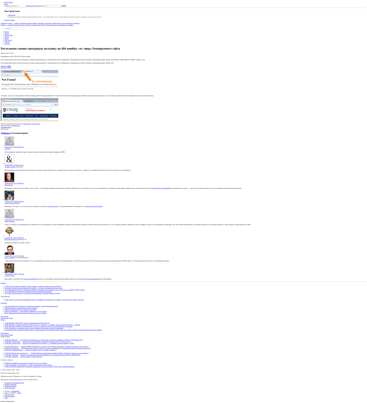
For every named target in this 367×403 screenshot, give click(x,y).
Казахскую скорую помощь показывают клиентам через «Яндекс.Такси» (46, 341)
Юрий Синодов (17, 353)
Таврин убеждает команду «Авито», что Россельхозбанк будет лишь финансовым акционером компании (56, 348)
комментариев (6, 127)
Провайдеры (16, 125)
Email (6, 6)
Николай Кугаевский (11, 239)
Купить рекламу (10, 20)
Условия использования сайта (14, 383)
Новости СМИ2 (6, 66)
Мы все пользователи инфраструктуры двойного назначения (28, 291)
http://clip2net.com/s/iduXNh (161, 188)
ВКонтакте (11, 15)
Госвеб (7, 33)
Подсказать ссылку (7, 318)
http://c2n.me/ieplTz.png (31, 279)
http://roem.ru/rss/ (53, 206)
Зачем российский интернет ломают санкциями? (20, 310)
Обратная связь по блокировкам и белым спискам (21, 308)
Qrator (19, 393)
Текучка (7, 44)
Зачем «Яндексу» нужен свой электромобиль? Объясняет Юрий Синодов (32, 293)
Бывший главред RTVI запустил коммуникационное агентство (29, 323)
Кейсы (7, 39)
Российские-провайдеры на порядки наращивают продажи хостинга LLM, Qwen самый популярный (39, 366)
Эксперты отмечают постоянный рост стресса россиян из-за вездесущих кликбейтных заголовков (40, 326)
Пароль (34, 6)
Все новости (5, 333)
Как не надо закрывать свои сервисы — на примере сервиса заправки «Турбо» (48, 343)
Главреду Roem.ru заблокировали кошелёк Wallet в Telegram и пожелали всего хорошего (59, 353)
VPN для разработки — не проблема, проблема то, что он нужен (26, 311)
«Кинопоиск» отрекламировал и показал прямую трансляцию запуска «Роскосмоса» (36, 328)
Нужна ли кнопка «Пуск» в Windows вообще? (40, 350)
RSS (6, 398)
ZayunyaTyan (16, 341)
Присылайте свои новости (31, 124)
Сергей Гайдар (9, 276)
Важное (3, 283)
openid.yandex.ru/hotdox (12, 203)
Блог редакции (9, 394)
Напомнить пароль (32, 6)
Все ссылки (4, 316)
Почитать (4, 303)
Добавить (6, 133)
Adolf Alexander (10, 221)
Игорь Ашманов (10, 257)
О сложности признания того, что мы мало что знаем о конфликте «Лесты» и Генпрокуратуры (51, 340)
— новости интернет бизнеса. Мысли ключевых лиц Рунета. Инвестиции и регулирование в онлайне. (37, 25)
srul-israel (7, 149)
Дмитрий (15, 355)
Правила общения (10, 384)
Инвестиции (9, 35)
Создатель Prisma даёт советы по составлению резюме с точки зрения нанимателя (31, 306)
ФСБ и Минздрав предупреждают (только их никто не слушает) (25, 313)
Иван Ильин (9, 185)
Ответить (21, 147)
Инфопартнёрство (10, 386)
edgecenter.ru (15, 391)
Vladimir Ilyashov (17, 350)
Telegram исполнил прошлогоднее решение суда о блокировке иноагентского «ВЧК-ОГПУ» (51, 355)
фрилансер (14, 346)
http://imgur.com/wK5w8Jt (94, 206)
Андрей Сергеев (10, 167)
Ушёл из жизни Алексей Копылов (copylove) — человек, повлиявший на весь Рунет (34, 288)
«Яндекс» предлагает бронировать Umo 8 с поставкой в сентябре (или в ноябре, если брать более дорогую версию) (44, 300)
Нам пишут (8, 40)
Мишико (14, 340)
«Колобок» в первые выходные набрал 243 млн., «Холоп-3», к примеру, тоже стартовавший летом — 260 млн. (44, 325)
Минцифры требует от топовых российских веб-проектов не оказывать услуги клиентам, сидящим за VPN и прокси (45, 290)
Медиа (7, 32)
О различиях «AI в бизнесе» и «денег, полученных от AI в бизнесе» (29, 365)
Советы (7, 42)
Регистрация (9, 2)
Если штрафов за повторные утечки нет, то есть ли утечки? (26, 363)
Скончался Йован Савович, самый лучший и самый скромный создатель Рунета (33, 286)
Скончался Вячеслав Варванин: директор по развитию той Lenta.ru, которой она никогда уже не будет (54, 346)
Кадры (7, 37)
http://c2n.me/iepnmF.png (92, 279)
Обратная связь (10, 396)
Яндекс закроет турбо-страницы (31, 356)
